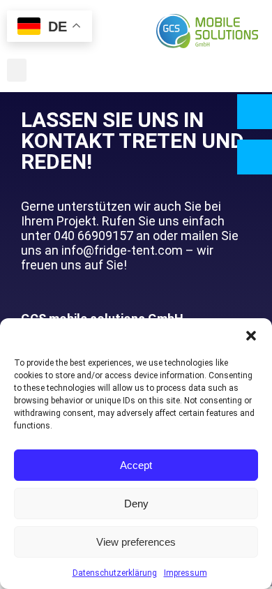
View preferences (136, 542)
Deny (136, 503)
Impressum (185, 573)
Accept (136, 465)
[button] (251, 336)
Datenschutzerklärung (115, 573)
